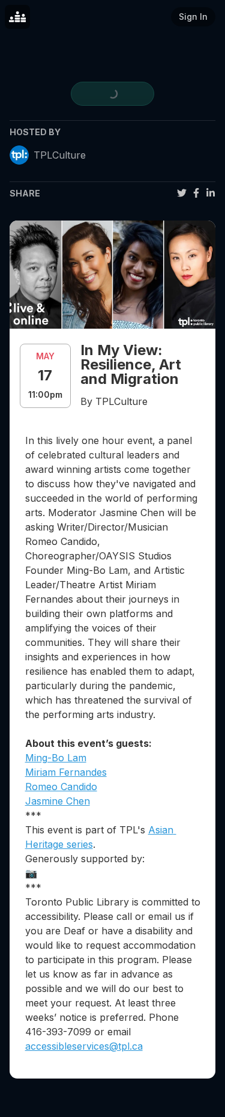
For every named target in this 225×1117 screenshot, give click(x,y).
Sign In (193, 16)
